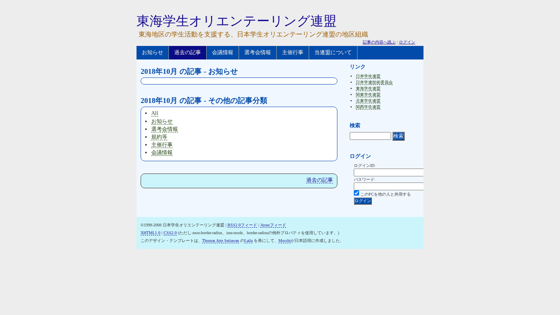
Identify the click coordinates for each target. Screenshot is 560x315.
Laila (248, 240)
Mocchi (284, 240)
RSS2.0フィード (242, 225)
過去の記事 (187, 52)
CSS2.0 (170, 233)
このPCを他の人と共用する (385, 194)
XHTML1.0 (150, 233)
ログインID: (365, 165)
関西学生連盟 (368, 107)
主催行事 (292, 52)
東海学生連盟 (368, 88)
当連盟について (333, 52)
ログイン (407, 42)
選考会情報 (257, 52)
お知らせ (152, 52)
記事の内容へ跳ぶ (379, 42)
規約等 (159, 137)
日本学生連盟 (368, 76)
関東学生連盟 (368, 94)
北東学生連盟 (368, 100)
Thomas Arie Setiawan (220, 240)
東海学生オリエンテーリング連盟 (237, 21)
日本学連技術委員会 (374, 82)
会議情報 (222, 52)
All (154, 113)
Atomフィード (273, 225)
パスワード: (365, 179)
